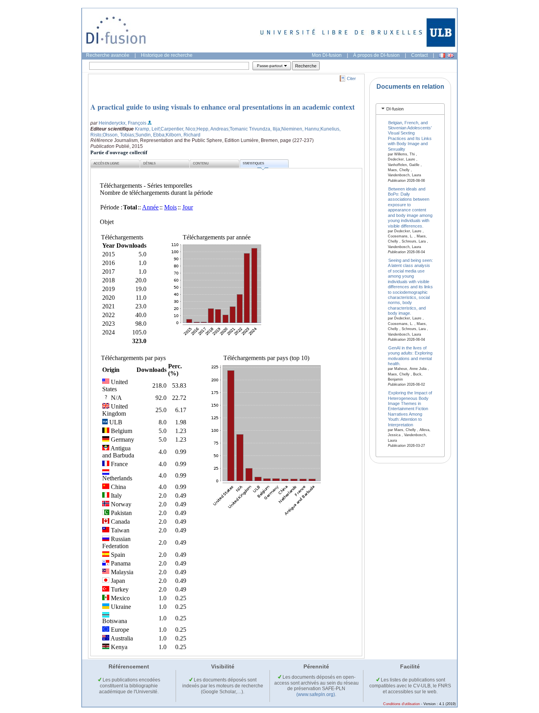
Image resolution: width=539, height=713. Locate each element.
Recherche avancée (107, 55)
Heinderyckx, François (122, 123)
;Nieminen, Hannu (299, 129)
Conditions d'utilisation (401, 704)
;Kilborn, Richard (182, 135)
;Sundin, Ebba (149, 135)
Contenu (201, 163)
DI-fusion (395, 108)
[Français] (442, 55)
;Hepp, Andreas (211, 129)
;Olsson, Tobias (117, 135)
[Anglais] (450, 55)
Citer (351, 78)
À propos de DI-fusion (376, 55)
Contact (419, 55)
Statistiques (253, 163)
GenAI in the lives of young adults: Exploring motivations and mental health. (410, 355)
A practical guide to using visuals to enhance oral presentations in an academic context (222, 107)
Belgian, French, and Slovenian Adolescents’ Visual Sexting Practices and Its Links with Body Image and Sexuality (410, 135)
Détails (149, 163)
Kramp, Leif (147, 129)
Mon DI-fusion (327, 55)
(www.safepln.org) (315, 694)
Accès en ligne (106, 163)
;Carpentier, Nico (177, 129)
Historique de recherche (167, 55)
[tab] (410, 109)
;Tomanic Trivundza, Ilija (254, 129)
